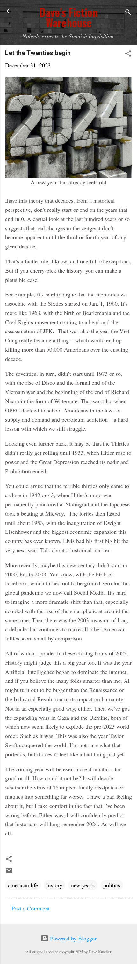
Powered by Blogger (72, 938)
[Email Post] (9, 872)
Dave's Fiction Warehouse (68, 17)
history (54, 885)
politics (111, 885)
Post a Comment (30, 908)
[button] (128, 54)
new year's (83, 885)
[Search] (128, 13)
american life (23, 885)
